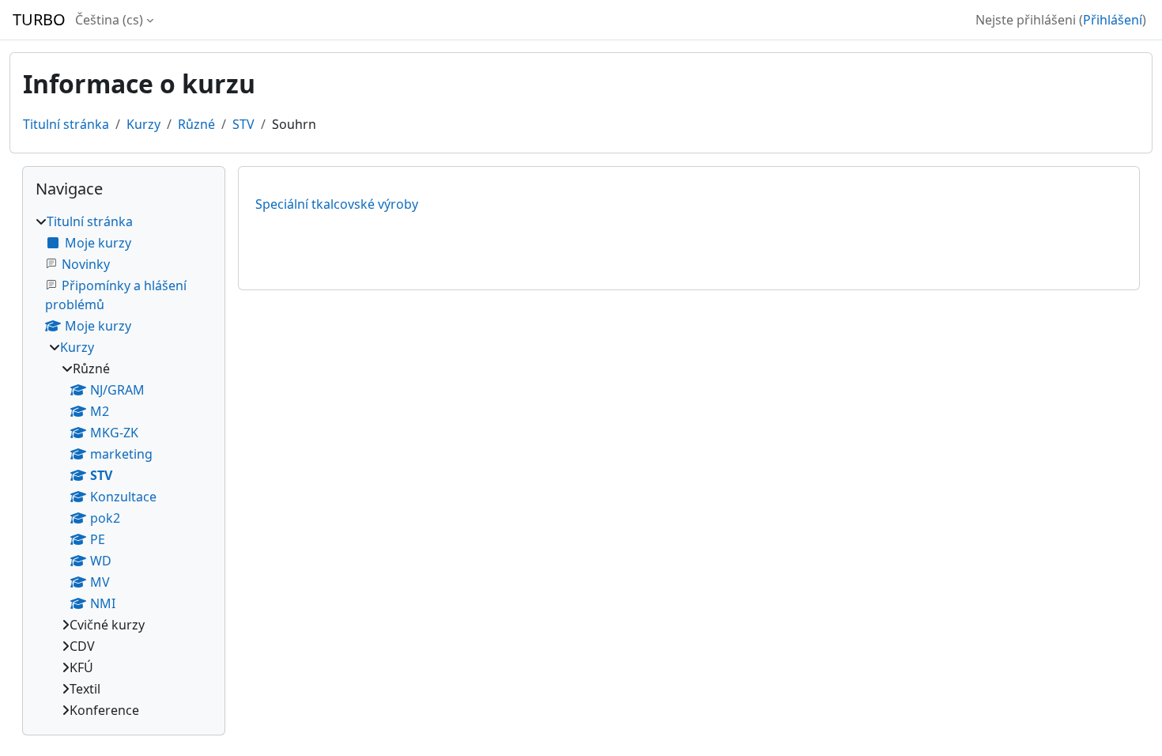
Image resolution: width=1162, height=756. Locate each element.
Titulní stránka (66, 124)
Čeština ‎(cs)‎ (109, 19)
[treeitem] (124, 466)
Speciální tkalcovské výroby (336, 204)
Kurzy (143, 124)
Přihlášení (1112, 19)
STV (243, 124)
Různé (196, 124)
